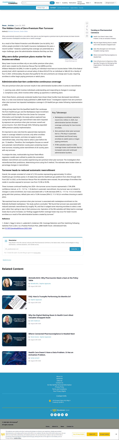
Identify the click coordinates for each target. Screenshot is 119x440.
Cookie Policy (17, 438)
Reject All (92, 434)
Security (81, 8)
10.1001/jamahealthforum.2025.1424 (18, 228)
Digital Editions (74, 8)
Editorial (59, 381)
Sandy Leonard (34, 358)
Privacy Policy (59, 387)
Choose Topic (41, 7)
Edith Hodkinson (35, 321)
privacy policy (37, 252)
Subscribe (74, 249)
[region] (59, 434)
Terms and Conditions (59, 389)
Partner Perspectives (81, 2)
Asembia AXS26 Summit (63, 8)
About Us (59, 376)
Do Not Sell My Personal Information (59, 385)
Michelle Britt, (34, 283)
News (62, 426)
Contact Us (59, 383)
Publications (72, 3)
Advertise (59, 379)
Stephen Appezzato (45, 283)
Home (47, 426)
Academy (65, 3)
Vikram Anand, (34, 337)
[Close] (116, 434)
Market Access (7, 260)
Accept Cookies (104, 434)
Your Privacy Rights (59, 391)
